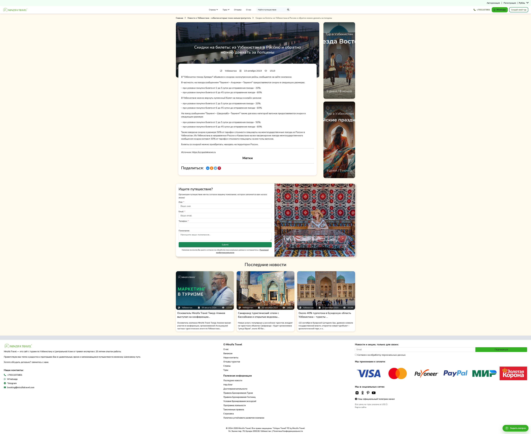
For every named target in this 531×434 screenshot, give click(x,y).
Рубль (522, 3)
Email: (182, 211)
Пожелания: (184, 230)
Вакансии (227, 353)
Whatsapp (501, 9)
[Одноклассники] (211, 168)
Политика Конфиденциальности (288, 431)
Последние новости (232, 380)
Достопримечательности (235, 388)
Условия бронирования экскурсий (239, 401)
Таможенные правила (233, 409)
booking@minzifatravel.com (20, 387)
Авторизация (493, 3)
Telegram (12, 383)
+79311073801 (483, 9)
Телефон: (184, 221)
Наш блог (228, 384)
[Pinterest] (219, 168)
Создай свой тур (518, 9)
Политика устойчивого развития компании (243, 417)
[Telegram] (215, 168)
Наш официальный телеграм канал (376, 399)
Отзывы (237, 9)
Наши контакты (230, 357)
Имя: (181, 202)
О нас (248, 9)
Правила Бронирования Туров (238, 393)
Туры (225, 9)
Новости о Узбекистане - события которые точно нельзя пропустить (219, 18)
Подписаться (501, 349)
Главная (179, 18)
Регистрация (510, 3)
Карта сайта (360, 407)
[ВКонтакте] (207, 168)
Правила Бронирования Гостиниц (239, 397)
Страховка (228, 413)
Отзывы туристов (231, 361)
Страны (212, 9)
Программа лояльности (234, 405)
